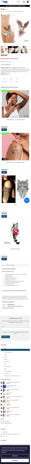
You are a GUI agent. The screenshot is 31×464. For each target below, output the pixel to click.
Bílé (5, 360)
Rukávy (5, 355)
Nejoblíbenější (10, 300)
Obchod (4, 344)
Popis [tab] (3, 260)
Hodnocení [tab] (7, 260)
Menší (5, 350)
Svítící (5, 364)
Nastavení (15, 456)
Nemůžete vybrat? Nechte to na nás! (12, 372)
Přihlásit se (6, 332)
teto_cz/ (5, 432)
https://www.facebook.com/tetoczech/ (11, 430)
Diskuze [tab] (12, 260)
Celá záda (6, 357)
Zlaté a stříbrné (7, 362)
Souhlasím (15, 460)
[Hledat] (20, 1)
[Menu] (27, 1)
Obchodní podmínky (5, 417)
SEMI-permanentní (8, 348)
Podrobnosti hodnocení (18, 11)
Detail (4, 127)
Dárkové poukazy (8, 367)
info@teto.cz (6, 428)
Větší (5, 353)
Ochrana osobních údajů (6, 419)
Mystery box (7, 369)
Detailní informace (5, 73)
